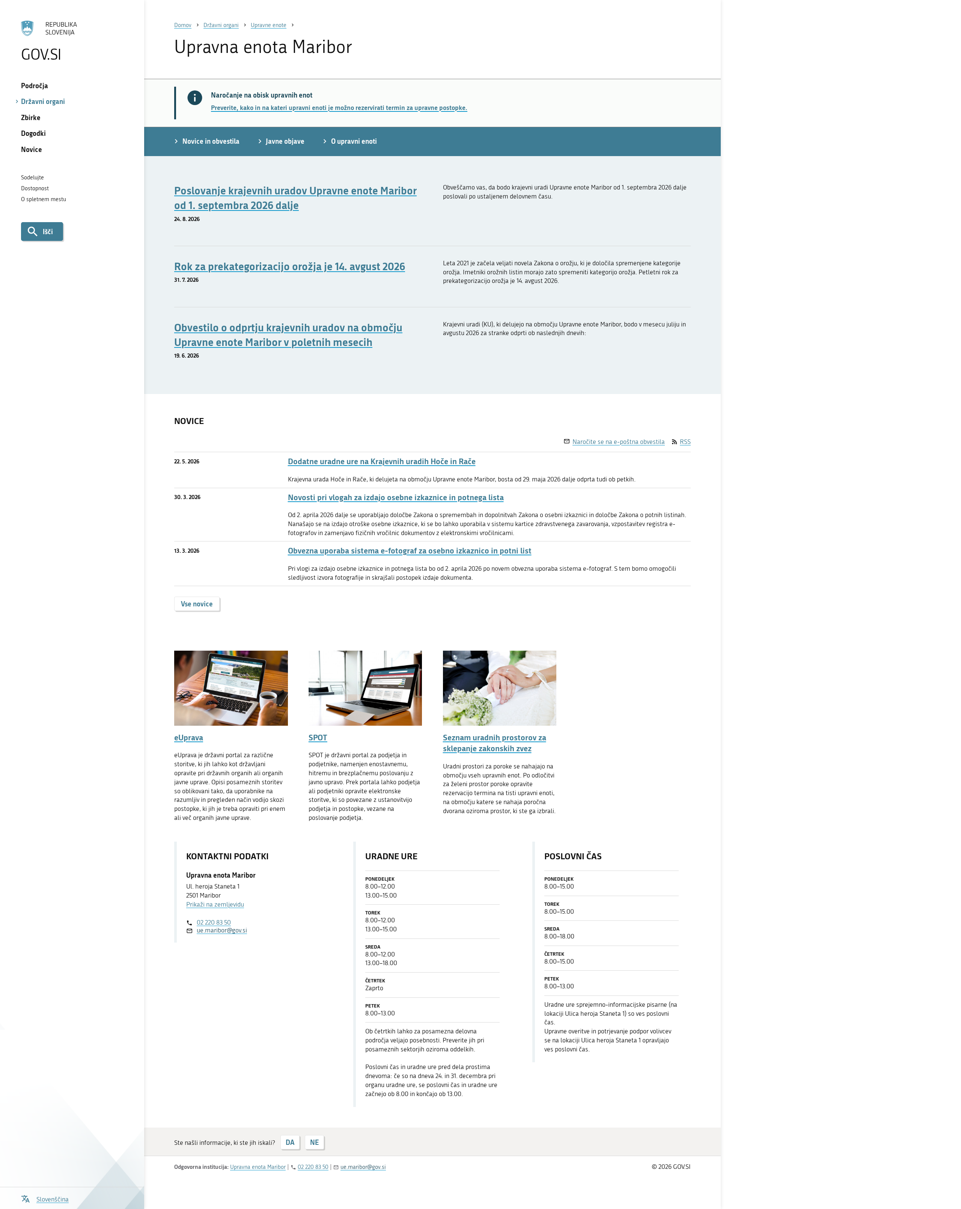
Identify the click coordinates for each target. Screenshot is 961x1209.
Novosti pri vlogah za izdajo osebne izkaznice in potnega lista (396, 497)
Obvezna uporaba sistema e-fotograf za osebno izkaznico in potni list (410, 550)
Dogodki (33, 133)
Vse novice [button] (197, 604)
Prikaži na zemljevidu (215, 904)
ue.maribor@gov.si (222, 930)
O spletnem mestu (43, 199)
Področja (34, 85)
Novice (31, 149)
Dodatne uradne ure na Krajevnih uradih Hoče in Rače (382, 461)
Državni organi (43, 101)
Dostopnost (35, 188)
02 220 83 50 (214, 922)
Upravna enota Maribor (258, 1167)
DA (290, 1142)
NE (314, 1142)
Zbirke (31, 117)
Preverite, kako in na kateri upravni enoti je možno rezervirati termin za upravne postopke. (339, 107)
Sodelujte (32, 177)
